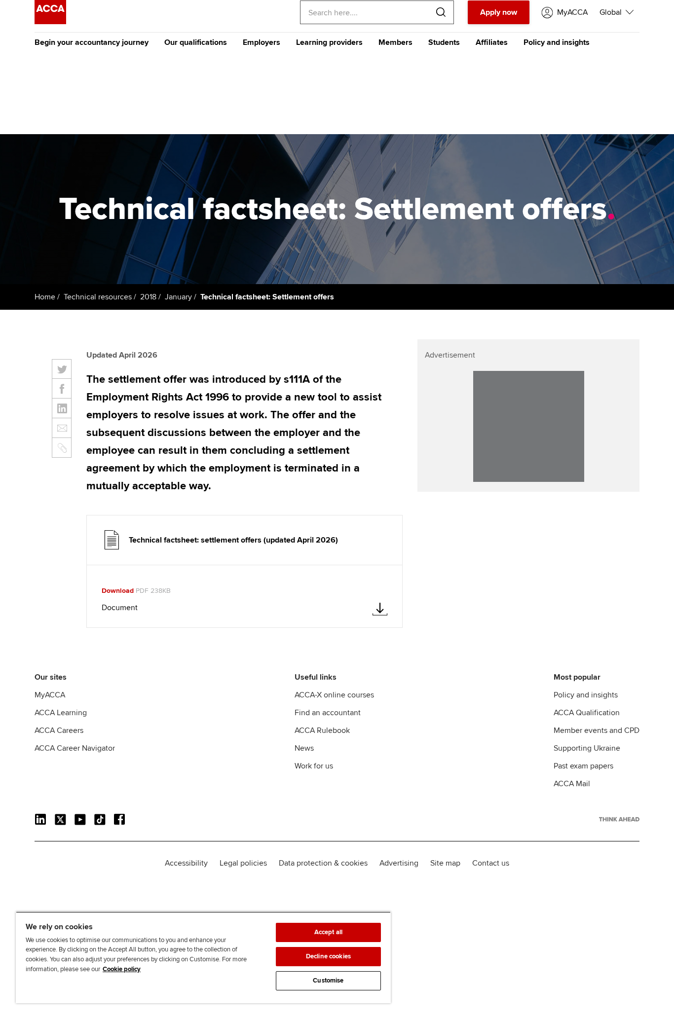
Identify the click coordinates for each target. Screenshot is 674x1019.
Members (395, 42)
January (178, 297)
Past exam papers (583, 766)
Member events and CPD (596, 730)
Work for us (314, 766)
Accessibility (186, 863)
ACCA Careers (59, 730)
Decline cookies (328, 956)
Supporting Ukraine (587, 748)
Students (444, 42)
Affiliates (492, 42)
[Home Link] (619, 819)
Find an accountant (328, 713)
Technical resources (98, 297)
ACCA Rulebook (322, 730)
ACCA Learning (61, 713)
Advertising (398, 863)
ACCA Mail (572, 784)
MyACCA (50, 695)
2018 (148, 297)
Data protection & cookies (323, 863)
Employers (261, 42)
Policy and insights (557, 42)
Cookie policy (122, 969)
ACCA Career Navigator (75, 748)
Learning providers (329, 42)
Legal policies (243, 863)
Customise (328, 980)
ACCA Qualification (587, 713)
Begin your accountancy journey (92, 42)
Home (45, 297)
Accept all (328, 932)
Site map (445, 863)
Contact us (490, 863)
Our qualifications (195, 42)
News (304, 748)
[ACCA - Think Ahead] (50, 22)
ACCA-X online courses (334, 695)
